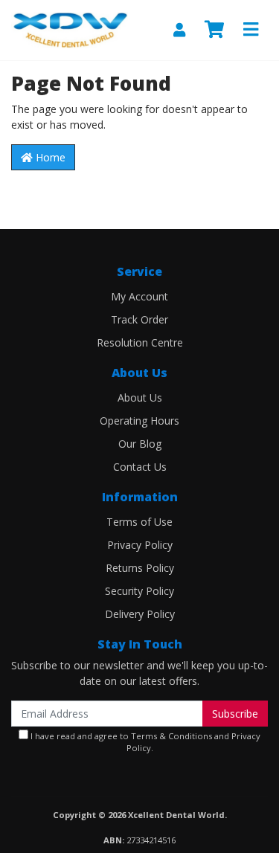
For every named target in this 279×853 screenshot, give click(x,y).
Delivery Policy (140, 614)
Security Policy (139, 591)
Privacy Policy (140, 545)
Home (49, 157)
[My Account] (179, 30)
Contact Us (140, 467)
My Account (139, 296)
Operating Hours (139, 420)
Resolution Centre (140, 342)
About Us (140, 397)
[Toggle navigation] (251, 29)
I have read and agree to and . (144, 742)
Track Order (139, 319)
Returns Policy (140, 568)
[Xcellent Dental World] (69, 29)
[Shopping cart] (214, 29)
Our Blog (139, 444)
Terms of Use (139, 522)
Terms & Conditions (171, 735)
